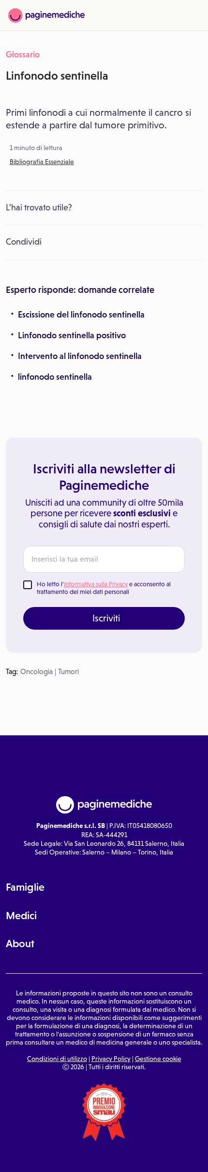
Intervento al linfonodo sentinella (80, 356)
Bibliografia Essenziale (42, 161)
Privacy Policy (111, 1058)
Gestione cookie (158, 1058)
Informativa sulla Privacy (96, 584)
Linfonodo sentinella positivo (72, 335)
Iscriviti (106, 618)
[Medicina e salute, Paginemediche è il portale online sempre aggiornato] (46, 15)
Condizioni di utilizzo (57, 1058)
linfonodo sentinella (55, 377)
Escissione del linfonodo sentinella (81, 314)
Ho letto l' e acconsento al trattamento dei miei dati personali (104, 587)
